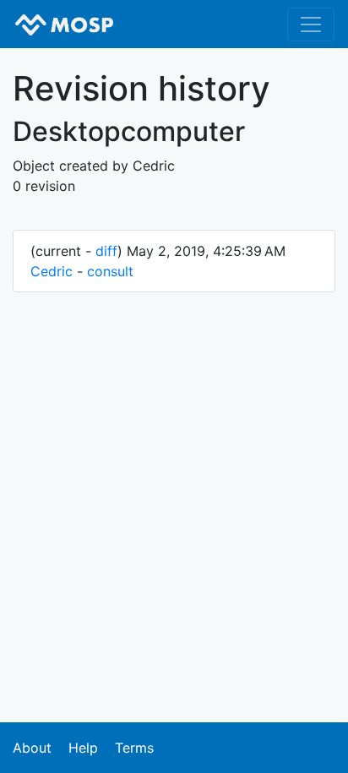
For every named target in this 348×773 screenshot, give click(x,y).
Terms (134, 747)
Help (83, 747)
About (32, 747)
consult (110, 271)
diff (106, 250)
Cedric (51, 271)
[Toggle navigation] (310, 24)
